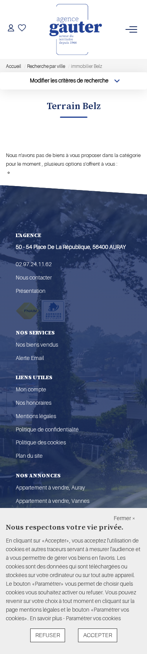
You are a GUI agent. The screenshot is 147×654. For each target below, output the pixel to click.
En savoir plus (46, 618)
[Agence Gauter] (75, 29)
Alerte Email (30, 358)
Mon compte (31, 389)
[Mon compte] (11, 29)
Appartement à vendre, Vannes (52, 501)
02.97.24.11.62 (34, 264)
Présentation (30, 291)
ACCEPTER (97, 635)
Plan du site (29, 456)
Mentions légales (36, 416)
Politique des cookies (41, 442)
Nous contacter (34, 277)
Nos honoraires (33, 403)
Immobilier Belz (36, 142)
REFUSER (47, 635)
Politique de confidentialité (47, 429)
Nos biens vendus (37, 345)
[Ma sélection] (22, 29)
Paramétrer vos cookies (93, 618)
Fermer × (124, 518)
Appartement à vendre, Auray (50, 487)
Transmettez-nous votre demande (51, 172)
